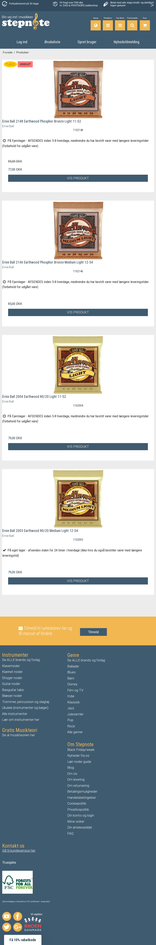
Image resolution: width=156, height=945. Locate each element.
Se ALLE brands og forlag (21, 660)
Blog (70, 767)
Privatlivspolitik (78, 809)
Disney (72, 684)
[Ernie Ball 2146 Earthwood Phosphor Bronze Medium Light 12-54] (78, 230)
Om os (72, 774)
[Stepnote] (26, 21)
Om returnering (78, 786)
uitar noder (12, 684)
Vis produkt (78, 178)
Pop (70, 720)
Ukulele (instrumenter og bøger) (25, 708)
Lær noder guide (79, 762)
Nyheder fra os (78, 755)
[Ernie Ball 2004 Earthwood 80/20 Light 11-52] (78, 365)
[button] (22, 940)
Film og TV (75, 690)
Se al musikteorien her (18, 735)
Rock (71, 726)
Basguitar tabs (13, 690)
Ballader (73, 666)
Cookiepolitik (76, 803)
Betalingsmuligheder (82, 791)
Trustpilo (8, 862)
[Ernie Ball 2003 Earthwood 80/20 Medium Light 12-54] (78, 499)
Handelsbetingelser (81, 797)
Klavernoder (11, 666)
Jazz (70, 708)
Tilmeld (93, 632)
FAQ (70, 833)
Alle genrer (75, 732)
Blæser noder (12, 696)
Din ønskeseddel (79, 827)
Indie (70, 696)
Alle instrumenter (14, 714)
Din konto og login (80, 815)
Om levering (75, 779)
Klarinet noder (12, 672)
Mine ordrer (75, 821)
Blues (71, 672)
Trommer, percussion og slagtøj (25, 702)
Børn (70, 678)
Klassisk (73, 702)
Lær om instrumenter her (20, 720)
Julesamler (75, 714)
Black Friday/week (80, 750)
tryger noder (13, 678)
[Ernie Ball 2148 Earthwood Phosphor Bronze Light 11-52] (78, 89)
